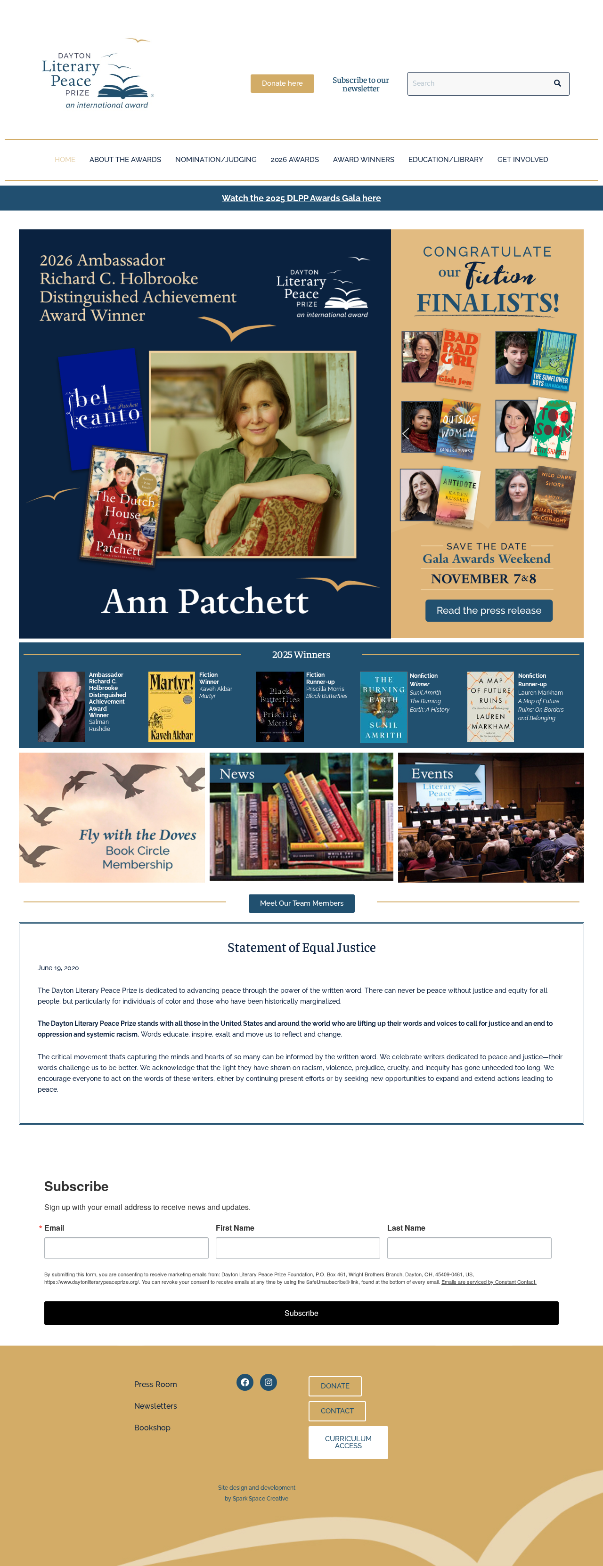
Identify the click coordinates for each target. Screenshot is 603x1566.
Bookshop (152, 1427)
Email (54, 1228)
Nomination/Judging (216, 159)
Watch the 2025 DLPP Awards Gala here (301, 198)
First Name (235, 1228)
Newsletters (155, 1406)
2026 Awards (295, 159)
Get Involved (522, 159)
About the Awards (125, 159)
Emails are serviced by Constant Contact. (489, 1281)
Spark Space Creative (260, 1498)
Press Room (155, 1384)
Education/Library (445, 159)
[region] (487, 433)
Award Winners (363, 159)
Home (65, 159)
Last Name (406, 1228)
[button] (487, 433)
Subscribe (301, 1312)
